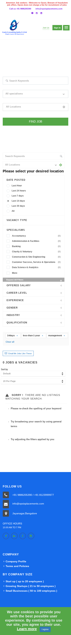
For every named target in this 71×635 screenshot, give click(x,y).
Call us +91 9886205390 (20, 9)
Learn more (27, 629)
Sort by (4, 369)
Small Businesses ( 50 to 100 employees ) (31, 590)
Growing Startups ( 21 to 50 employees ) (31, 586)
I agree (45, 629)
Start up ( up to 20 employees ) (25, 581)
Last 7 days (18, 196)
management (55, 335)
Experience (15, 300)
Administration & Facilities (36, 241)
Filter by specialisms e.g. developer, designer (24, 100)
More (14, 273)
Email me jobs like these (20, 353)
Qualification (17, 322)
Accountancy (36, 236)
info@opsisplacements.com (49, 9)
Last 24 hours (19, 190)
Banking (36, 246)
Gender (12, 307)
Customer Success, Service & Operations (36, 262)
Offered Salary (19, 285)
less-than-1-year (32, 335)
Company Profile (16, 561)
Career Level (17, 292)
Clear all (10, 342)
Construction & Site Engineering (36, 257)
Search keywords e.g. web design (19, 87)
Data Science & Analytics (36, 267)
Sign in (57, 28)
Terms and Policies (17, 566)
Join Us (46, 28)
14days (11, 335)
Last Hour (17, 185)
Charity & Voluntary (36, 251)
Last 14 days (18, 201)
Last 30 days (18, 206)
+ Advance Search (11, 128)
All (13, 211)
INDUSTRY (13, 315)
